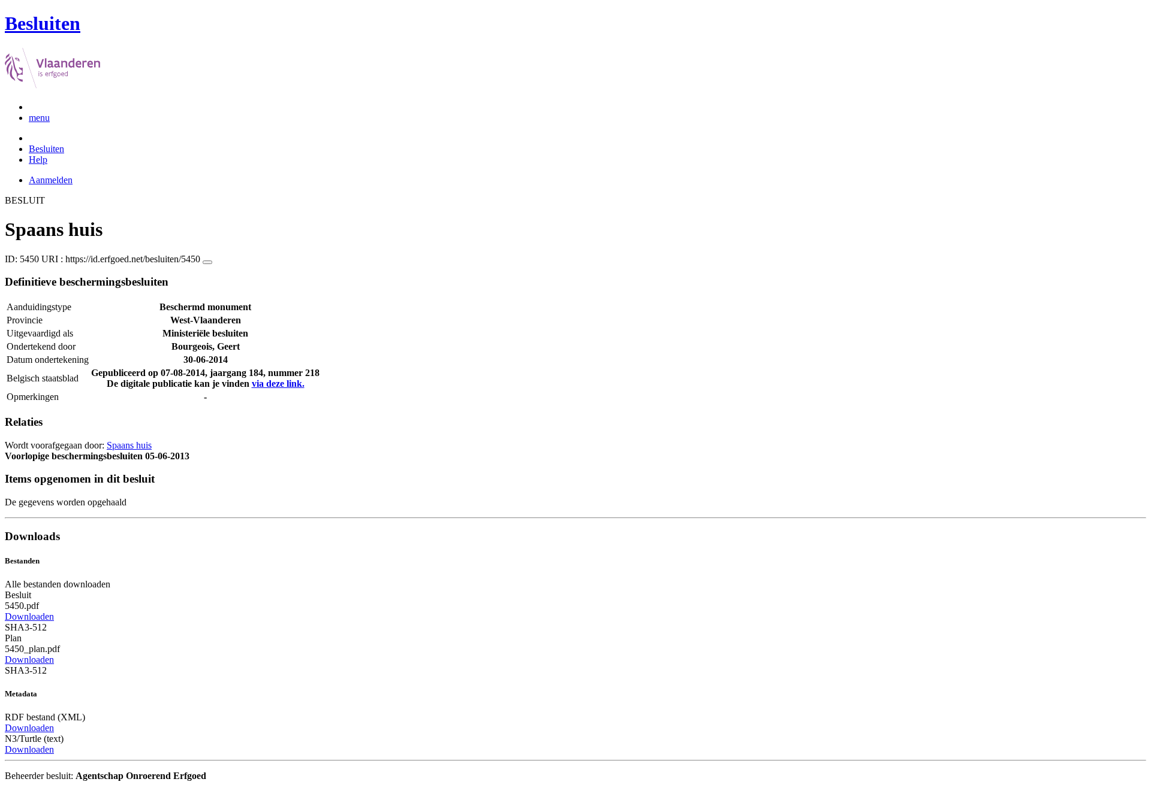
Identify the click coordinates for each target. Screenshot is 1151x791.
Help (38, 159)
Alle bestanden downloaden (57, 584)
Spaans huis (129, 445)
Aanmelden (51, 180)
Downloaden (29, 616)
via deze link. (278, 383)
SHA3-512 (26, 627)
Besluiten (46, 149)
